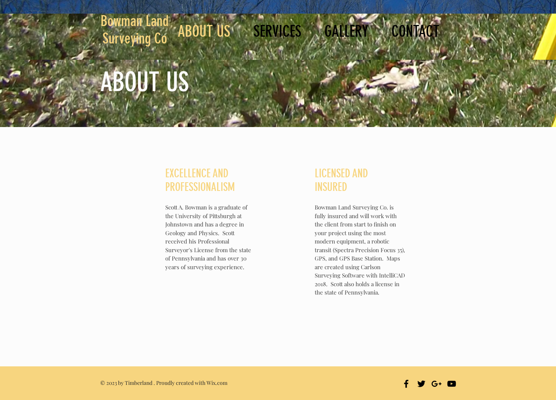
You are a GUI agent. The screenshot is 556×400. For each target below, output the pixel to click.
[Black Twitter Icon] (421, 383)
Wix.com (217, 382)
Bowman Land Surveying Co (135, 29)
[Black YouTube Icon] (451, 383)
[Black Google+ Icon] (436, 383)
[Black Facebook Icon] (406, 383)
